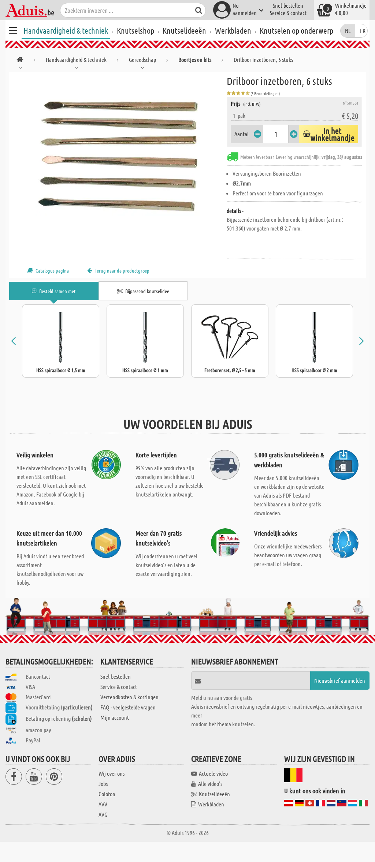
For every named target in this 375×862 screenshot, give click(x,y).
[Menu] (12, 29)
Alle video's (210, 783)
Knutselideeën (184, 30)
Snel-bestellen (288, 5)
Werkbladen (233, 30)
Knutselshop (135, 30)
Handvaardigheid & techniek (65, 30)
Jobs (103, 783)
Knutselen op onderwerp (296, 30)
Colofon (107, 793)
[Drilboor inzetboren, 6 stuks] (118, 154)
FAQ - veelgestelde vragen (128, 707)
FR (362, 30)
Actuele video (213, 773)
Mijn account (114, 717)
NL (348, 30)
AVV (103, 804)
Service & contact (288, 12)
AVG (103, 814)
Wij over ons (112, 773)
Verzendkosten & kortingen (129, 696)
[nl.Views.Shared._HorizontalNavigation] (20, 61)
